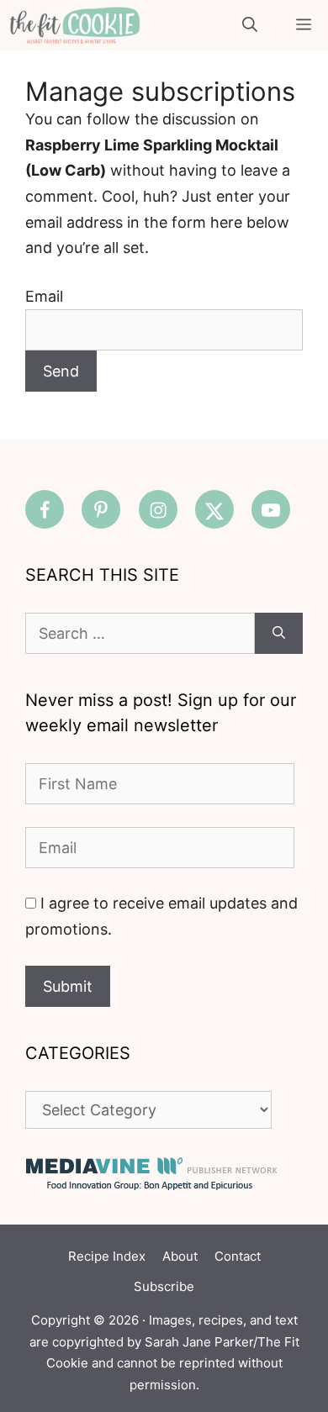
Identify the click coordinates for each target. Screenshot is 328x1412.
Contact (237, 1256)
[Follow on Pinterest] (101, 509)
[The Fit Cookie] (74, 25)
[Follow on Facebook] (44, 509)
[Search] (279, 633)
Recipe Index (106, 1256)
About (180, 1256)
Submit (68, 986)
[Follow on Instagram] (158, 509)
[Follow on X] (214, 509)
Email (44, 296)
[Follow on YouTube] (270, 509)
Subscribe (164, 1286)
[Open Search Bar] (250, 25)
